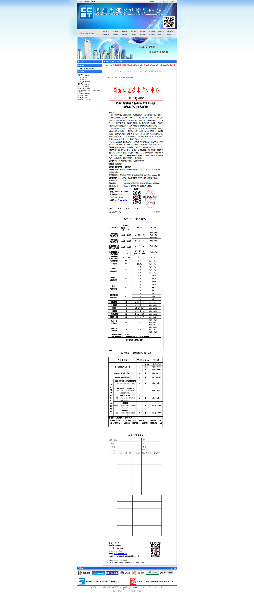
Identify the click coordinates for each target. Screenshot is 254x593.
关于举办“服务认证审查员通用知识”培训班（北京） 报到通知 (128, 562)
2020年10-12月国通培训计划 (119, 560)
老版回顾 (152, 1)
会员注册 (93, 1)
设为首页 (162, 1)
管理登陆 (171, 1)
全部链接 (173, 568)
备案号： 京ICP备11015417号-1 (143, 587)
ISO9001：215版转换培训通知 (86, 68)
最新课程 (153, 71)
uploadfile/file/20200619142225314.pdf (123, 77)
